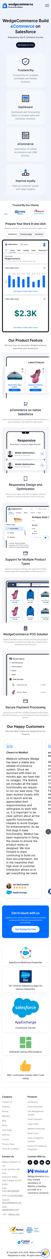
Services (6, 1134)
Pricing (5, 1111)
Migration (6, 1116)
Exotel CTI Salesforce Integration (37, 1147)
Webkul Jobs (14, 1214)
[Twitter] (36, 1162)
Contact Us (7, 1102)
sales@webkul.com (10, 1209)
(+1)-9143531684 (15, 1195)
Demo (4, 1125)
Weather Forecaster (36, 1128)
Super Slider (33, 1124)
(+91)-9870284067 (10, 1191)
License (5, 1139)
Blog (4, 1120)
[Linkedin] (42, 1162)
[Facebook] (30, 1162)
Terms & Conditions (10, 1149)
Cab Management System (36, 1113)
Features (6, 1106)
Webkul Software (36, 1252)
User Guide (7, 1130)
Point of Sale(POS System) (35, 1139)
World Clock (33, 1133)
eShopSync (33, 1102)
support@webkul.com (11, 1202)
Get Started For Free (25, 45)
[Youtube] (48, 1162)
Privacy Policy (8, 1144)
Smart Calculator (35, 1119)
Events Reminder (35, 1106)
